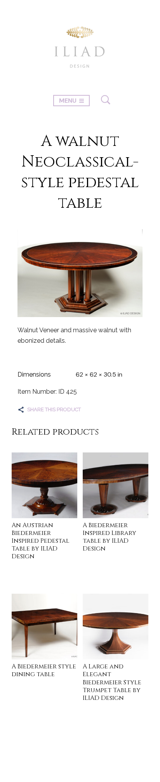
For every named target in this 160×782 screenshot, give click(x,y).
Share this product (54, 409)
